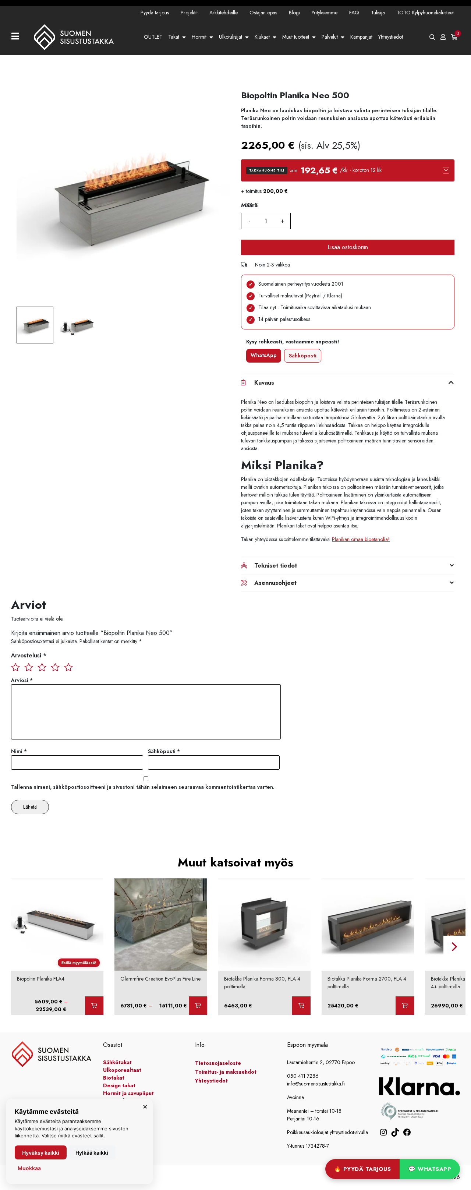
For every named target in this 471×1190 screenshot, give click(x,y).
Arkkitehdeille (223, 12)
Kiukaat (262, 36)
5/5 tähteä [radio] (68, 667)
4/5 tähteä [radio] (55, 667)
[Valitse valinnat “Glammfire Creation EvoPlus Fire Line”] (198, 1005)
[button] (347, 170)
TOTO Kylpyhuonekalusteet (425, 12)
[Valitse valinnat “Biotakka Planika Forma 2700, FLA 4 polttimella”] (405, 1005)
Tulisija (378, 12)
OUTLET (153, 36)
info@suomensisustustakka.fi (316, 1083)
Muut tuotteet (295, 36)
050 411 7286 (303, 1076)
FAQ (354, 12)
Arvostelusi (28, 655)
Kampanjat (361, 36)
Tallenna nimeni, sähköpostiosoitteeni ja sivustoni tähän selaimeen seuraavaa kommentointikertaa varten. (143, 787)
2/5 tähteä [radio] (28, 667)
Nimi (19, 751)
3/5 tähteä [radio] (42, 667)
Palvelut (330, 36)
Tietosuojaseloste (218, 1063)
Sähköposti (302, 355)
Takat (173, 36)
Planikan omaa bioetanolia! (361, 539)
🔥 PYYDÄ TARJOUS (362, 1169)
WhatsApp (264, 355)
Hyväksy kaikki (40, 1153)
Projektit (189, 12)
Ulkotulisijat (230, 36)
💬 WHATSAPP (429, 1169)
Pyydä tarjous (155, 12)
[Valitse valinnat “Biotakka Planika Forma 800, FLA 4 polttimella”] (301, 1005)
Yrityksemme (324, 12)
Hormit (199, 36)
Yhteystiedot (390, 36)
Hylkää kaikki (91, 1153)
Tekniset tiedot (275, 565)
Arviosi (22, 680)
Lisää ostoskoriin (347, 247)
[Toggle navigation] (18, 37)
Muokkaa (29, 1168)
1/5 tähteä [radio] (15, 667)
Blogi (294, 12)
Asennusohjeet (275, 583)
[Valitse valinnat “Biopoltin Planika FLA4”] (94, 1005)
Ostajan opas (263, 12)
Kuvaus (264, 382)
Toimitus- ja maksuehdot (225, 1072)
